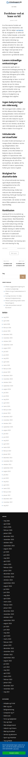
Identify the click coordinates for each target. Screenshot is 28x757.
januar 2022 (6, 495)
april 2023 (6, 444)
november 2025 (8, 338)
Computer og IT (9, 713)
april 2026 (6, 321)
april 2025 (6, 362)
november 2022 (8, 461)
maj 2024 (6, 399)
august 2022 (7, 471)
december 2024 (7, 375)
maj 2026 (6, 317)
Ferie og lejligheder (10, 719)
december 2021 (7, 499)
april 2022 (6, 485)
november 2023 (8, 420)
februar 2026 (7, 327)
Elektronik (7, 716)
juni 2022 (6, 478)
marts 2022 (6, 488)
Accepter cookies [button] (14, 753)
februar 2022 (7, 492)
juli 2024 (5, 392)
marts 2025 (6, 365)
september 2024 (8, 386)
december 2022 (7, 457)
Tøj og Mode (8, 741)
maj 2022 (6, 481)
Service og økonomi (10, 734)
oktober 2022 (7, 464)
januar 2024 (6, 413)
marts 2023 (6, 447)
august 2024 (7, 389)
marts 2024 (6, 406)
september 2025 (8, 345)
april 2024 (6, 403)
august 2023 (7, 430)
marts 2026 (6, 324)
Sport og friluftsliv (10, 737)
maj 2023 (6, 440)
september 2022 (8, 468)
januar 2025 (6, 372)
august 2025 (7, 348)
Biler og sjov (14, 253)
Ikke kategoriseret (10, 725)
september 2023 (8, 427)
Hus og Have (8, 722)
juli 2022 (5, 475)
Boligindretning (9, 709)
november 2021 (8, 502)
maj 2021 (6, 505)
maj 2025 (6, 358)
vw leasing (19, 30)
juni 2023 (6, 437)
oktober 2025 (7, 341)
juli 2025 (5, 351)
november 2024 (8, 379)
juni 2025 (6, 355)
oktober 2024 (7, 382)
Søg (3, 273)
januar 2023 (6, 454)
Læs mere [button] (16, 748)
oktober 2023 (7, 423)
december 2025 (7, 334)
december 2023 (7, 416)
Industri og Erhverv (10, 728)
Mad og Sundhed (9, 731)
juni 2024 (6, 396)
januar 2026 (6, 331)
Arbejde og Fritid (9, 703)
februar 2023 (7, 451)
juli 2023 (5, 434)
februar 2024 (7, 410)
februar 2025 (7, 369)
